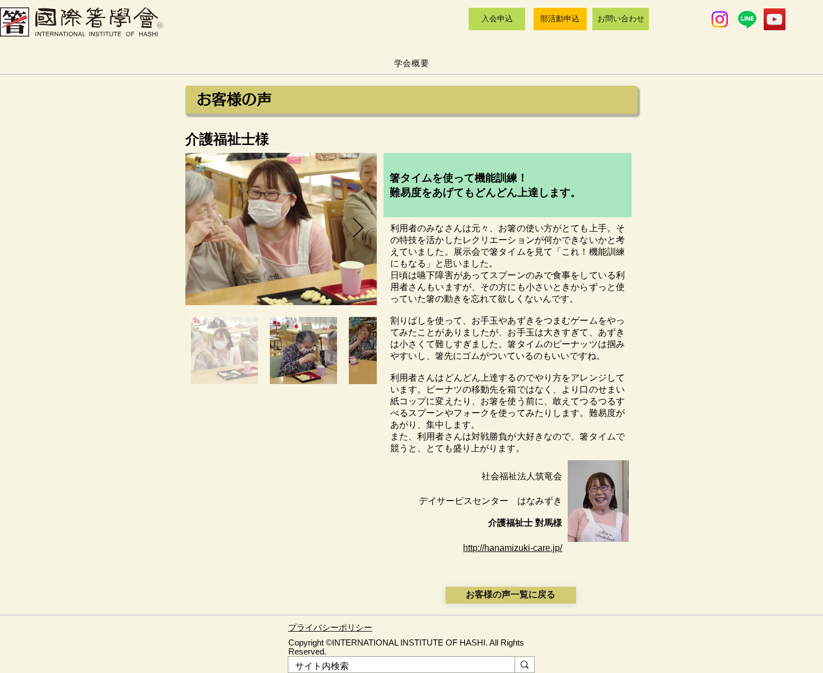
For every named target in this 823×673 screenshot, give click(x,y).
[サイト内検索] (524, 664)
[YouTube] (774, 19)
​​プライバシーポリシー (330, 627)
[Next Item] (358, 229)
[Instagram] (720, 19)
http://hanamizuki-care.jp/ (512, 548)
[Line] (747, 19)
